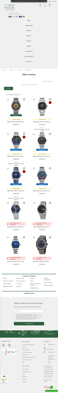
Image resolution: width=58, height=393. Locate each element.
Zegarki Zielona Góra (27, 359)
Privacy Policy (25, 354)
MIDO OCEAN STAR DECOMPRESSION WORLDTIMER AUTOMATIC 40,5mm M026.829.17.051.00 (16, 122)
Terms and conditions (27, 352)
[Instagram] (9, 345)
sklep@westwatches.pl (49, 349)
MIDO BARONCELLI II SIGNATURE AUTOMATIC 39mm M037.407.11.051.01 (42, 156)
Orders (23, 374)
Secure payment (25, 349)
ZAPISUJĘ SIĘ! (29, 323)
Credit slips (24, 376)
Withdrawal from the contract (28, 357)
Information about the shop (28, 344)
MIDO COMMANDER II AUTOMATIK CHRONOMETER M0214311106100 (42, 227)
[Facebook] (3, 345)
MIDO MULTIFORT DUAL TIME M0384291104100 (16, 261)
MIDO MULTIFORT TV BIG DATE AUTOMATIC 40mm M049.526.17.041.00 (16, 190)
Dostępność (50, 81)
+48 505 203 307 (51, 344)
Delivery (24, 347)
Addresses (24, 379)
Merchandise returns (26, 371)
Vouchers (24, 381)
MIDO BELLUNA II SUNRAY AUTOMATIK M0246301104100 (16, 227)
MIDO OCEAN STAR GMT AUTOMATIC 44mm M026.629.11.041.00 (42, 190)
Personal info (25, 369)
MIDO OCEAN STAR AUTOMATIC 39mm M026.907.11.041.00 (16, 156)
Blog (23, 362)
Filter (8, 88)
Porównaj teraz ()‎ (13, 94)
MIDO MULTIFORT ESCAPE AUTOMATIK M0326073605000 (42, 261)
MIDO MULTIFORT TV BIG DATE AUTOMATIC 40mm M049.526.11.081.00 (42, 122)
